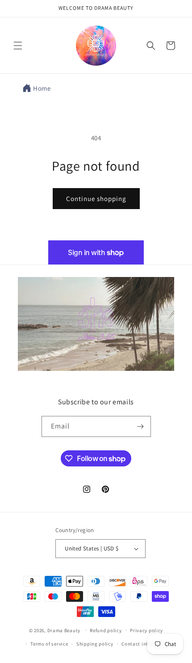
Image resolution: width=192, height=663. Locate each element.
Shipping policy (94, 644)
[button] (18, 45)
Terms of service (49, 644)
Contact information (145, 644)
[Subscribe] (140, 426)
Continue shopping (96, 198)
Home (41, 88)
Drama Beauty (63, 630)
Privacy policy (146, 630)
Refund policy (105, 630)
